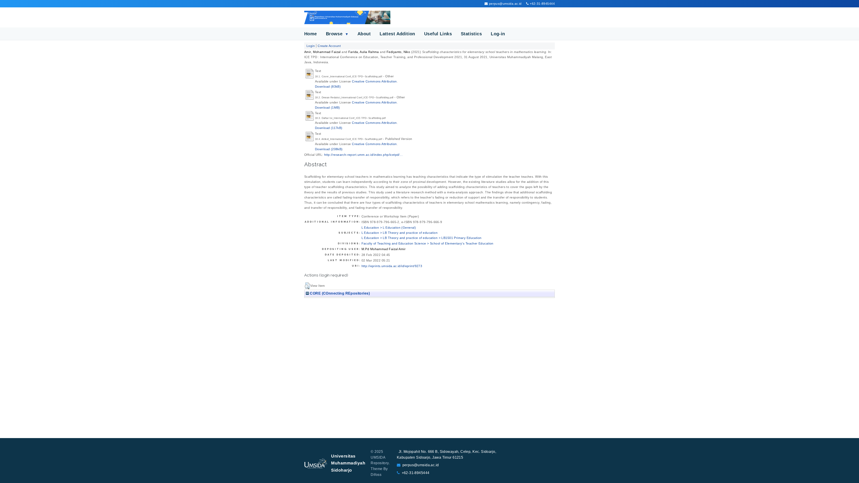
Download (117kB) (328, 128)
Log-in (498, 33)
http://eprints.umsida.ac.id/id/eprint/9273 (391, 266)
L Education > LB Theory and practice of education (399, 232)
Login (310, 46)
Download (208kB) (329, 149)
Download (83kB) (328, 86)
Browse (337, 33)
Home (310, 33)
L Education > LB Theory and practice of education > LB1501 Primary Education (421, 238)
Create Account (329, 46)
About (364, 33)
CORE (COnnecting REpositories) (339, 293)
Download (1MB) (327, 107)
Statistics (471, 33)
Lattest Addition (397, 33)
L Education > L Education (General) (388, 227)
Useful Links (438, 33)
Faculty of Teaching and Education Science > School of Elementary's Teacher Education (427, 243)
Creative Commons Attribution (374, 81)
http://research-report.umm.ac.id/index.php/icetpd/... (363, 154)
